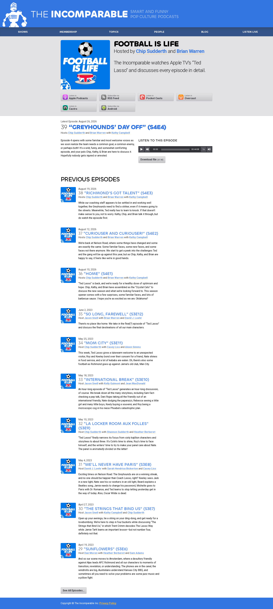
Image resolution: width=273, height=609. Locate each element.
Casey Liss (113, 347)
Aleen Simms (133, 347)
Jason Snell (91, 317)
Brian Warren (190, 51)
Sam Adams (137, 553)
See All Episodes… (74, 590)
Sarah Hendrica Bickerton (122, 468)
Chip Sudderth (151, 51)
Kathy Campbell (121, 132)
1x (204, 149)
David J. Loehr (133, 317)
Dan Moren (90, 553)
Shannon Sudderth (118, 431)
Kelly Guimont (112, 383)
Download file (151, 159)
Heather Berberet (144, 431)
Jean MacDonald (135, 383)
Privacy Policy (107, 603)
